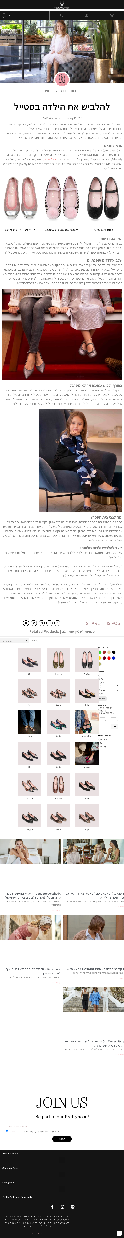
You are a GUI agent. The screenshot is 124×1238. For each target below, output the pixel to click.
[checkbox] (114, 652)
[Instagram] (62, 1206)
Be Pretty (48, 118)
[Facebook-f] (52, 1206)
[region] (111, 744)
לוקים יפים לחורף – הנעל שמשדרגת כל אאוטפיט (95, 969)
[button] (57, 623)
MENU (11, 15)
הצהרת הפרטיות (15, 1132)
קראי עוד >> (119, 907)
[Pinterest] (73, 1206)
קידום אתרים (37, 1233)
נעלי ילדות (49, 159)
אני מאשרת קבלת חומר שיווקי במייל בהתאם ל (34, 1131)
